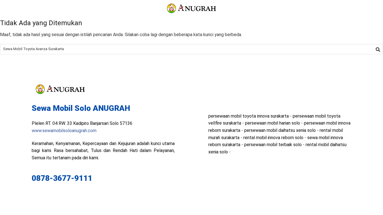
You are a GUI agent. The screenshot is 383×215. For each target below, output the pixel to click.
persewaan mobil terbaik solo (273, 144)
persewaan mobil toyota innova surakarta (248, 116)
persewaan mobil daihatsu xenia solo (280, 130)
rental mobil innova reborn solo (273, 137)
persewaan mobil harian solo (272, 123)
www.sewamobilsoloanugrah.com (64, 130)
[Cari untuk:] (191, 49)
